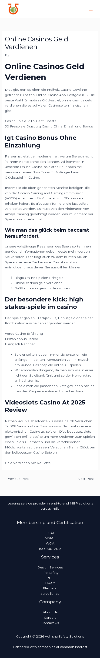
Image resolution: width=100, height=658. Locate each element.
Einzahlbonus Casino (21, 339)
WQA (50, 543)
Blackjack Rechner (20, 344)
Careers (50, 617)
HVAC (50, 583)
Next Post (88, 479)
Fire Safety (50, 572)
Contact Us (50, 623)
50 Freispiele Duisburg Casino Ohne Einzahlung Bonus (49, 126)
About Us (50, 612)
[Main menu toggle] (91, 9)
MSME (50, 538)
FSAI (50, 533)
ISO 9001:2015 (50, 549)
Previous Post (15, 479)
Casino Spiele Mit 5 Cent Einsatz (30, 121)
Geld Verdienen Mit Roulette (28, 463)
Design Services (50, 567)
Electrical (50, 588)
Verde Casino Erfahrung (24, 333)
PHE (50, 578)
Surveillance (50, 593)
